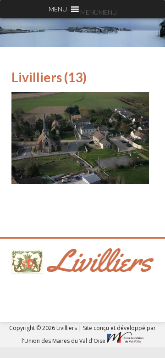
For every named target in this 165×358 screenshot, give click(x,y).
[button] (98, 12)
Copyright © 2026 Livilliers (43, 328)
